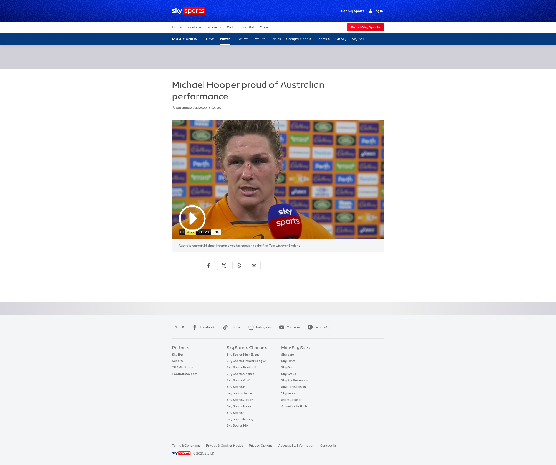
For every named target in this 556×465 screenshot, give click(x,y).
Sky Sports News (239, 406)
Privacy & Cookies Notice (224, 445)
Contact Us (328, 445)
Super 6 (177, 360)
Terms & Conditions (186, 445)
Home (177, 27)
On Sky (341, 38)
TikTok (235, 327)
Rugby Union (184, 39)
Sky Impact (289, 393)
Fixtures (242, 38)
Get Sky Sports (352, 10)
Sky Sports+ (235, 412)
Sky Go (286, 367)
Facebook (207, 327)
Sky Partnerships (293, 386)
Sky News (288, 360)
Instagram (263, 327)
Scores (212, 27)
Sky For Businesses (295, 380)
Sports (192, 27)
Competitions (297, 38)
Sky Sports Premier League (246, 360)
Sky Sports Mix (237, 425)
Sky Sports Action (240, 399)
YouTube (293, 327)
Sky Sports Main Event (243, 354)
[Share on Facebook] (208, 265)
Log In (378, 10)
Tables (276, 38)
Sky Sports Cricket (240, 373)
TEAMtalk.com (183, 367)
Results (260, 38)
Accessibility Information (296, 445)
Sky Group (288, 373)
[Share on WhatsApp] (238, 265)
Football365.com (184, 373)
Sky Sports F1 (236, 386)
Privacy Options (260, 445)
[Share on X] (223, 265)
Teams (322, 38)
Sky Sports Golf (238, 380)
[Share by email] (254, 265)
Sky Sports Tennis (239, 393)
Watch (232, 27)
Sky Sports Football (241, 367)
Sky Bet (248, 27)
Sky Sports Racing (240, 418)
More (264, 27)
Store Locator (291, 399)
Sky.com (287, 354)
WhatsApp (323, 327)
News (210, 38)
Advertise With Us (294, 406)
